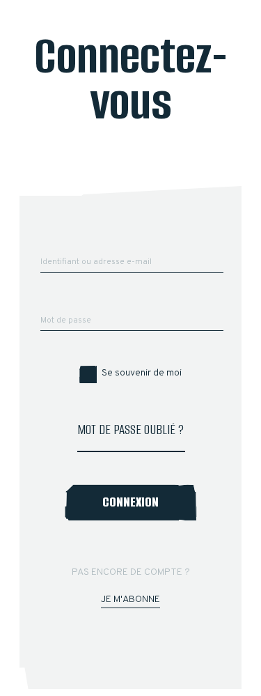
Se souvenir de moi (142, 373)
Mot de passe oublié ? (130, 429)
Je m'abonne (130, 599)
